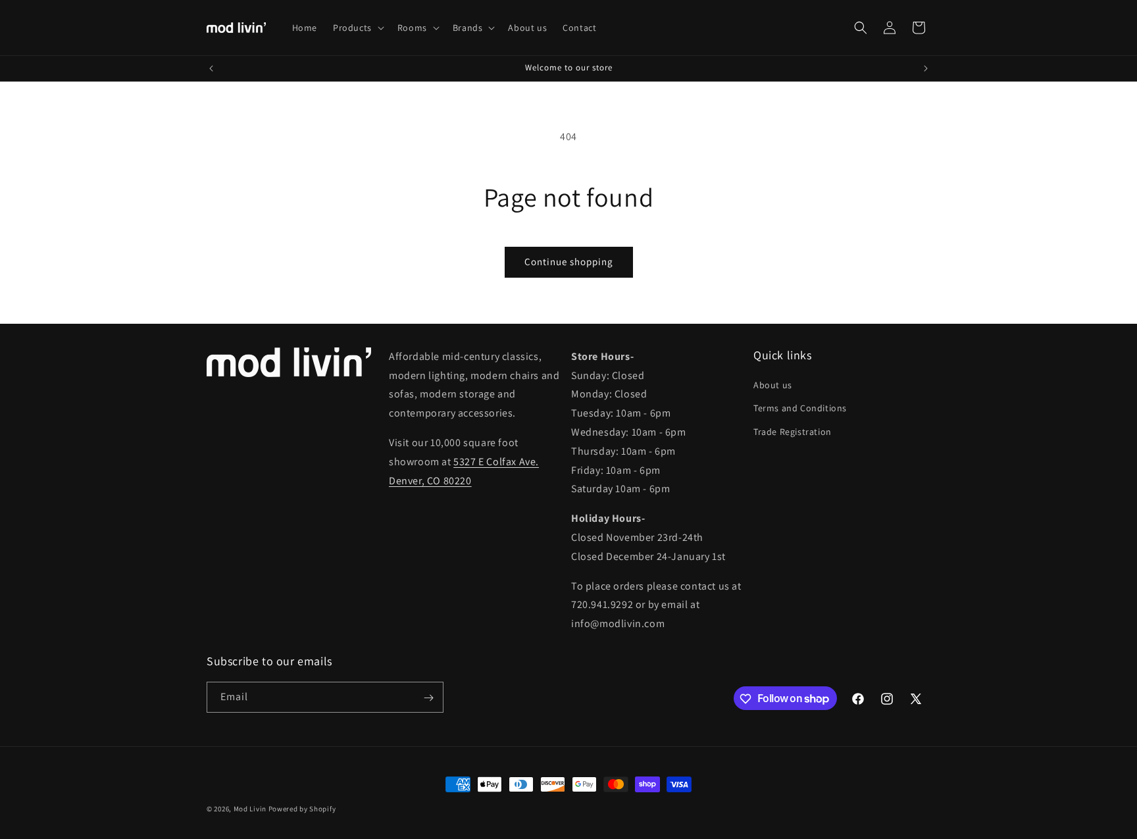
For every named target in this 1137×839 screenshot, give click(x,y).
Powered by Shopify (302, 808)
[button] (357, 27)
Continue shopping (568, 261)
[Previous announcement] (211, 68)
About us (772, 385)
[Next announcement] (925, 68)
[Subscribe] (428, 697)
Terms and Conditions (800, 409)
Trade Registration (792, 432)
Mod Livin (250, 808)
